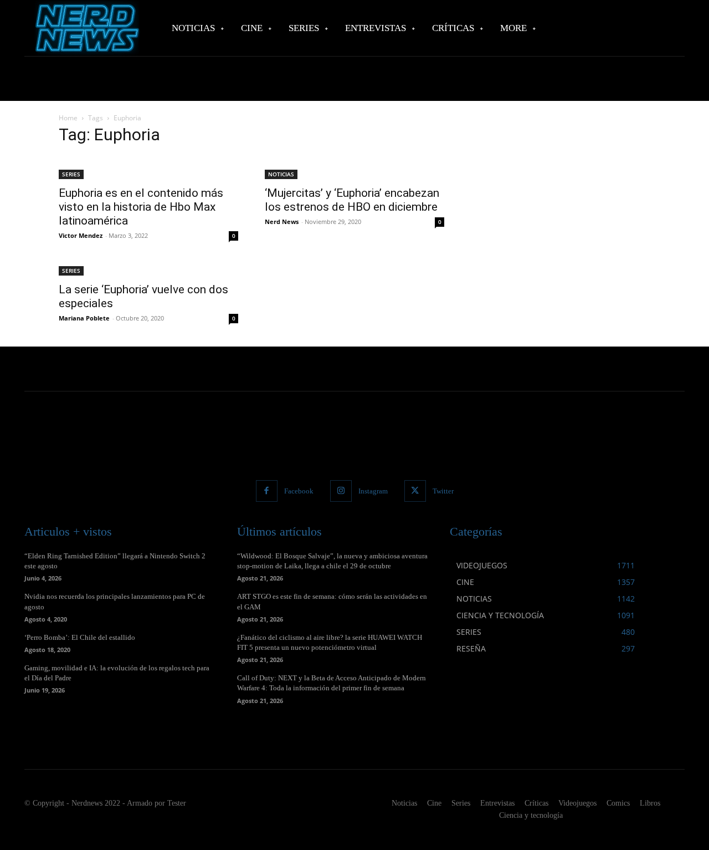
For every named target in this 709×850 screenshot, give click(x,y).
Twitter (443, 491)
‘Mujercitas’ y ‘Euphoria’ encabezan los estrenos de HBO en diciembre (352, 199)
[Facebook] (267, 491)
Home (68, 118)
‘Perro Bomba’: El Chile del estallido (79, 637)
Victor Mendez (80, 235)
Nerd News (282, 221)
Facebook (299, 491)
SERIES (71, 174)
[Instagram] (341, 491)
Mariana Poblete (84, 318)
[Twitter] (415, 491)
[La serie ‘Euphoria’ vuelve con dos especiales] (148, 270)
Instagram (373, 491)
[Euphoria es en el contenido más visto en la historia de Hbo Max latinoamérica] (148, 167)
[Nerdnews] (85, 28)
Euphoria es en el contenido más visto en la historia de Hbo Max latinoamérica (141, 206)
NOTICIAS (281, 174)
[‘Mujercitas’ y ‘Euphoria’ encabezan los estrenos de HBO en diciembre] (354, 167)
